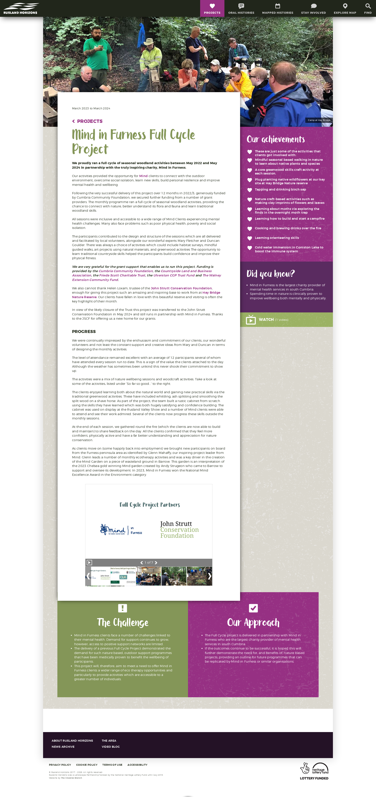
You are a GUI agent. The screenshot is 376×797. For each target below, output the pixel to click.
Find (368, 12)
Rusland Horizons (21, 8)
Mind (143, 176)
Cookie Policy (86, 764)
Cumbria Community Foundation (126, 271)
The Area (109, 740)
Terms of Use (112, 764)
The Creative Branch (71, 778)
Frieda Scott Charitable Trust (122, 275)
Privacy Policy (60, 764)
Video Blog (111, 746)
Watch (273, 319)
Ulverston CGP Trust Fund (174, 275)
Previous (142, 563)
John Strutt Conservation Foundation (181, 288)
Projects (87, 121)
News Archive (63, 746)
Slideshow (89, 563)
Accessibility (137, 764)
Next (156, 563)
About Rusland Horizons (72, 740)
